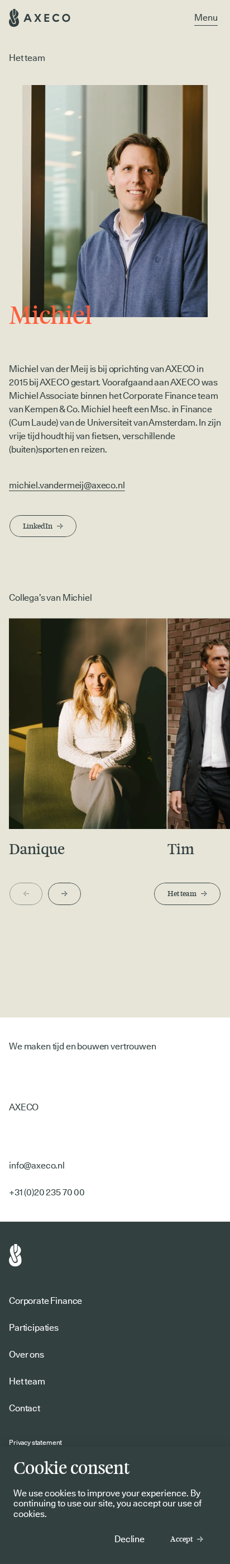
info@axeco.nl (37, 1165)
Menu (206, 17)
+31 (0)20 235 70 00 (47, 1192)
